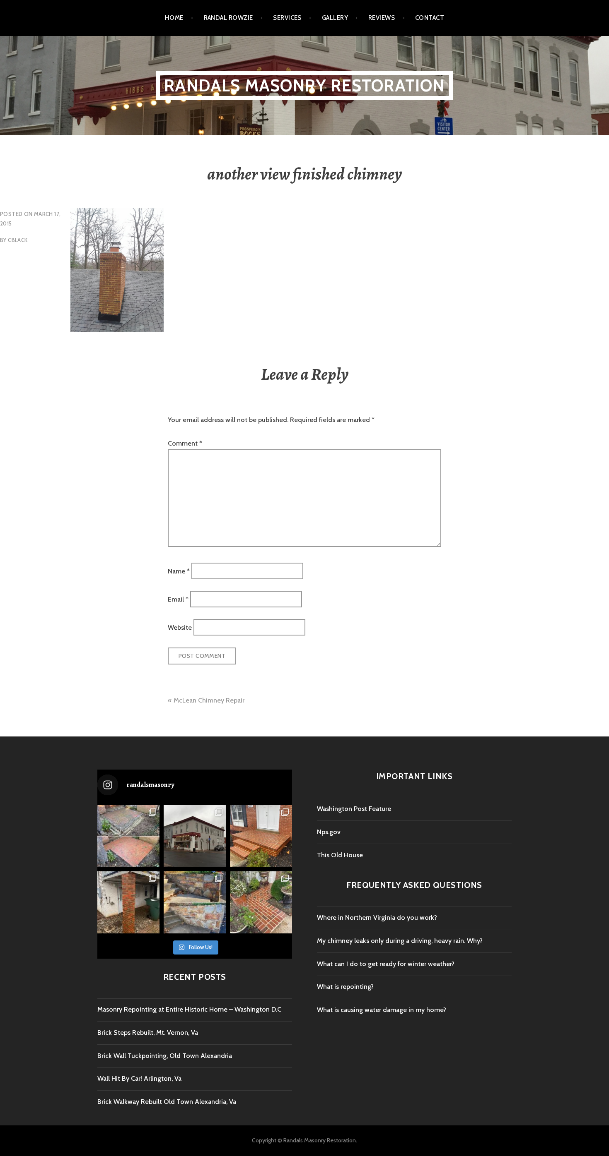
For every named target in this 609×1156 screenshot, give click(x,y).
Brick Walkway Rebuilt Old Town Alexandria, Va (166, 1102)
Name (179, 571)
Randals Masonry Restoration (304, 85)
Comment (185, 443)
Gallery (335, 18)
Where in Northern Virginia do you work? (377, 917)
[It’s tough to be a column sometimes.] (128, 902)
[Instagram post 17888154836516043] (261, 902)
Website (180, 627)
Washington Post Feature (354, 809)
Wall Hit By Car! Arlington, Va (139, 1078)
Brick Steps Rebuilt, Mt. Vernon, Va (147, 1032)
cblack (17, 240)
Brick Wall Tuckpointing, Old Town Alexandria (164, 1056)
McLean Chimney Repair (209, 700)
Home (174, 18)
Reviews (381, 18)
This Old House (340, 855)
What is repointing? (345, 987)
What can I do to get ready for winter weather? (385, 964)
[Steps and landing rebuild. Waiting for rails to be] (261, 836)
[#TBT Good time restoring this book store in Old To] (195, 836)
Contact (429, 18)
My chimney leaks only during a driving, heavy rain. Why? (400, 941)
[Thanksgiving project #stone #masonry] (195, 902)
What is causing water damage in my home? (381, 1010)
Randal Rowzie (228, 18)
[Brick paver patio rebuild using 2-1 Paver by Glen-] (128, 836)
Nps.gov (329, 832)
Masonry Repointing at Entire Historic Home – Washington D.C (189, 1009)
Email (178, 599)
